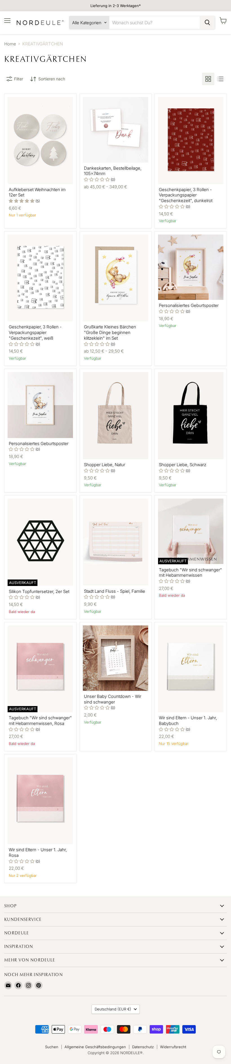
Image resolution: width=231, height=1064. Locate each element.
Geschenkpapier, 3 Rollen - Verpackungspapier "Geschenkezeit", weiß (35, 332)
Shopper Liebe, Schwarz (182, 464)
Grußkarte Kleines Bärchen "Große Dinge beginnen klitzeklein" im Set (110, 332)
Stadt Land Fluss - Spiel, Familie (114, 591)
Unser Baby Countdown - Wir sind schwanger (112, 699)
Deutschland (113, 1009)
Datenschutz (143, 1047)
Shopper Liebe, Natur (104, 464)
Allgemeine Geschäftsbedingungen (95, 1047)
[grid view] (208, 79)
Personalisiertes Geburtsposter (189, 305)
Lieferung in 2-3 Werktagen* (115, 6)
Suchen (51, 1047)
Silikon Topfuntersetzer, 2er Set (39, 591)
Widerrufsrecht (173, 1047)
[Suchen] (207, 22)
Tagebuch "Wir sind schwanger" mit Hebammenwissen (190, 572)
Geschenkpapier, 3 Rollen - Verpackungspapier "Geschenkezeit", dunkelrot (185, 195)
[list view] (220, 79)
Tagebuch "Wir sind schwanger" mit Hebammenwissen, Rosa (40, 720)
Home (10, 43)
